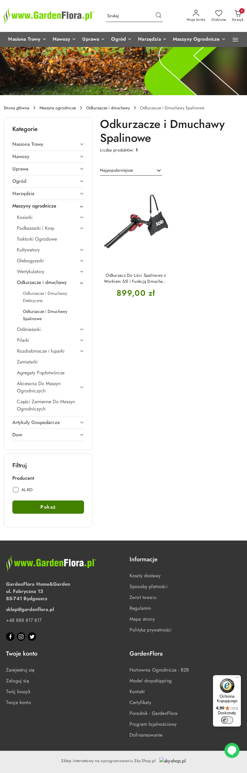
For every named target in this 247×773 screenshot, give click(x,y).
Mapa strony (142, 619)
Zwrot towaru (143, 597)
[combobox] (131, 170)
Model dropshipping (151, 680)
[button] (27, 39)
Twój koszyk (18, 691)
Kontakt (137, 691)
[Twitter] (32, 636)
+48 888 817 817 (24, 620)
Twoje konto (18, 702)
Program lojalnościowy (153, 724)
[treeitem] (48, 144)
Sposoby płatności (148, 586)
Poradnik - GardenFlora (154, 713)
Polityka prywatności (150, 629)
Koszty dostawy (145, 575)
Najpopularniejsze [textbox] (116, 170)
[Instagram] (21, 636)
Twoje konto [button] (21, 653)
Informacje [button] (144, 559)
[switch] (227, 720)
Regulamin (140, 608)
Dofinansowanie (146, 734)
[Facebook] (10, 636)
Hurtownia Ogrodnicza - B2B (159, 669)
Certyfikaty (140, 702)
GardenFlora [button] (146, 653)
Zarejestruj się (20, 669)
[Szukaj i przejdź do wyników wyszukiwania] (158, 15)
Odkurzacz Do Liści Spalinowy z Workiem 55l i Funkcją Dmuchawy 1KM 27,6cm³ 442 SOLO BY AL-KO (136, 278)
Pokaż (48, 506)
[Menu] (237, 678)
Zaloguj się (17, 680)
